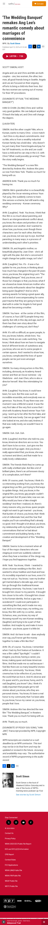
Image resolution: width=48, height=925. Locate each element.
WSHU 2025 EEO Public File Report (18, 844)
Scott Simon (15, 43)
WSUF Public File (11, 881)
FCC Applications (11, 865)
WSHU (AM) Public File (13, 870)
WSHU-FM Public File (13, 876)
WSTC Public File (11, 886)
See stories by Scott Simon (28, 794)
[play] (3, 922)
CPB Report (9, 854)
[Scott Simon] (8, 780)
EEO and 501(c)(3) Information (17, 849)
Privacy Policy (10, 839)
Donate (40, 4)
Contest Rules (10, 860)
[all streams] (44, 922)
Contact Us (9, 833)
